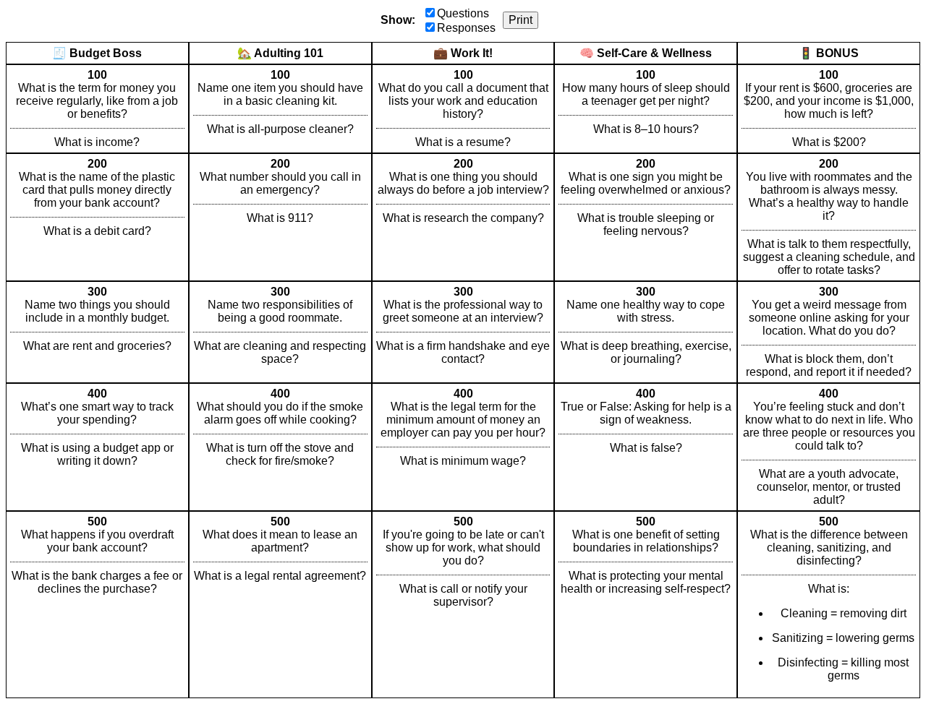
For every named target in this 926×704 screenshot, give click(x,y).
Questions (463, 13)
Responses (466, 28)
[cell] (97, 108)
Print (520, 20)
